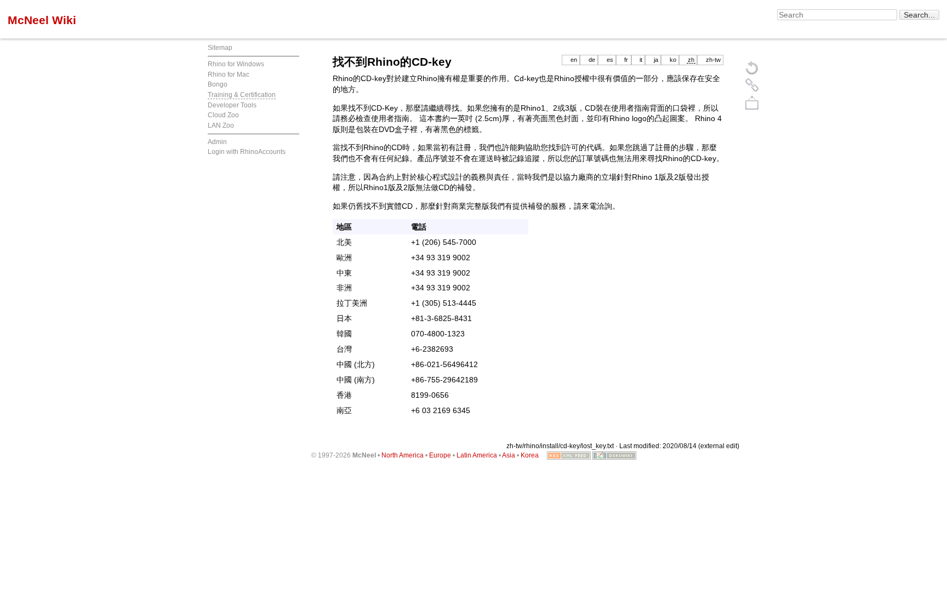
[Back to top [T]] (752, 102)
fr (626, 59)
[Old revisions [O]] (752, 85)
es (610, 59)
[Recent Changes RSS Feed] (569, 455)
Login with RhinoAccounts (247, 152)
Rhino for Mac (228, 74)
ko (673, 59)
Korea (530, 455)
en (574, 59)
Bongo (217, 84)
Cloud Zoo (223, 115)
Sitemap (220, 48)
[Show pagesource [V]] (752, 67)
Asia (508, 455)
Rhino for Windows (236, 64)
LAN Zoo (221, 125)
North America (402, 455)
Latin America (477, 455)
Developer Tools (232, 105)
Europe (440, 455)
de (592, 59)
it (641, 59)
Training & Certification (242, 95)
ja (656, 59)
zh (691, 59)
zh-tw (713, 59)
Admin (217, 142)
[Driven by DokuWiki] (614, 455)
